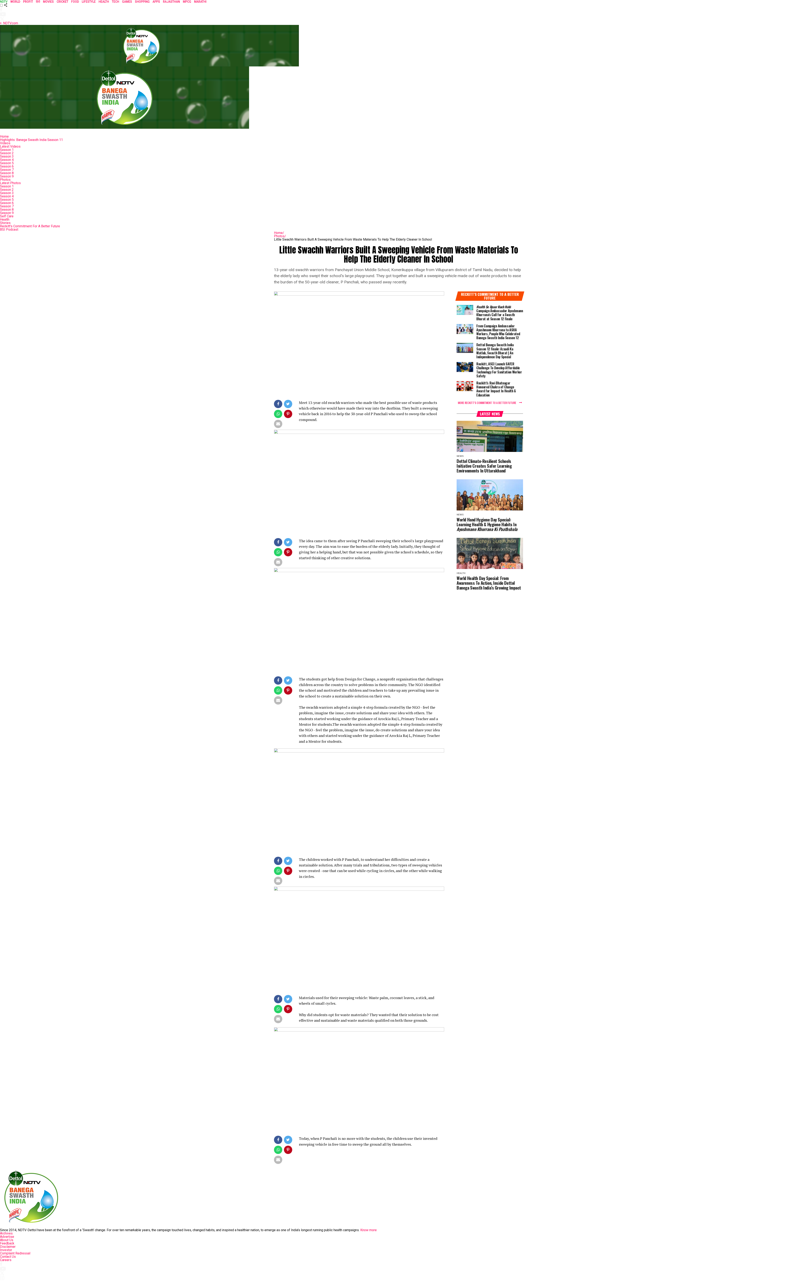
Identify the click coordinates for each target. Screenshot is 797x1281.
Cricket (62, 1)
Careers (5, 1260)
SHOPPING (142, 1)
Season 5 (7, 163)
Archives (6, 1233)
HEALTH (104, 1)
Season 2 (7, 153)
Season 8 (7, 173)
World (15, 1)
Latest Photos (10, 183)
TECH (115, 1)
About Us (6, 1240)
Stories (5, 223)
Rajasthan (171, 1)
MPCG (187, 1)
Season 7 (7, 170)
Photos (5, 180)
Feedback (7, 1243)
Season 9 (7, 176)
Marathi (200, 1)
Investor (6, 1250)
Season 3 (7, 156)
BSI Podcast (9, 229)
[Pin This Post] (288, 415)
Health (4, 219)
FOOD (75, 1)
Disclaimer (8, 1247)
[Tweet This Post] (288, 405)
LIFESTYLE (89, 1)
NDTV (3, 1)
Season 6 (7, 166)
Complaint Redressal (15, 1253)
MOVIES (48, 1)
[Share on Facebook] (278, 405)
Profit (28, 1)
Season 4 (7, 160)
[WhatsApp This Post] (278, 415)
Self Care (6, 216)
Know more (368, 1230)
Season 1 (7, 150)
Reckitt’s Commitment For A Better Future (30, 226)
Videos (5, 143)
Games (127, 1)
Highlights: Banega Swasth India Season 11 (31, 140)
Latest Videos (10, 146)
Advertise (7, 1237)
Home (4, 136)
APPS (156, 1)
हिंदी (38, 1)
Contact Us (8, 1257)
